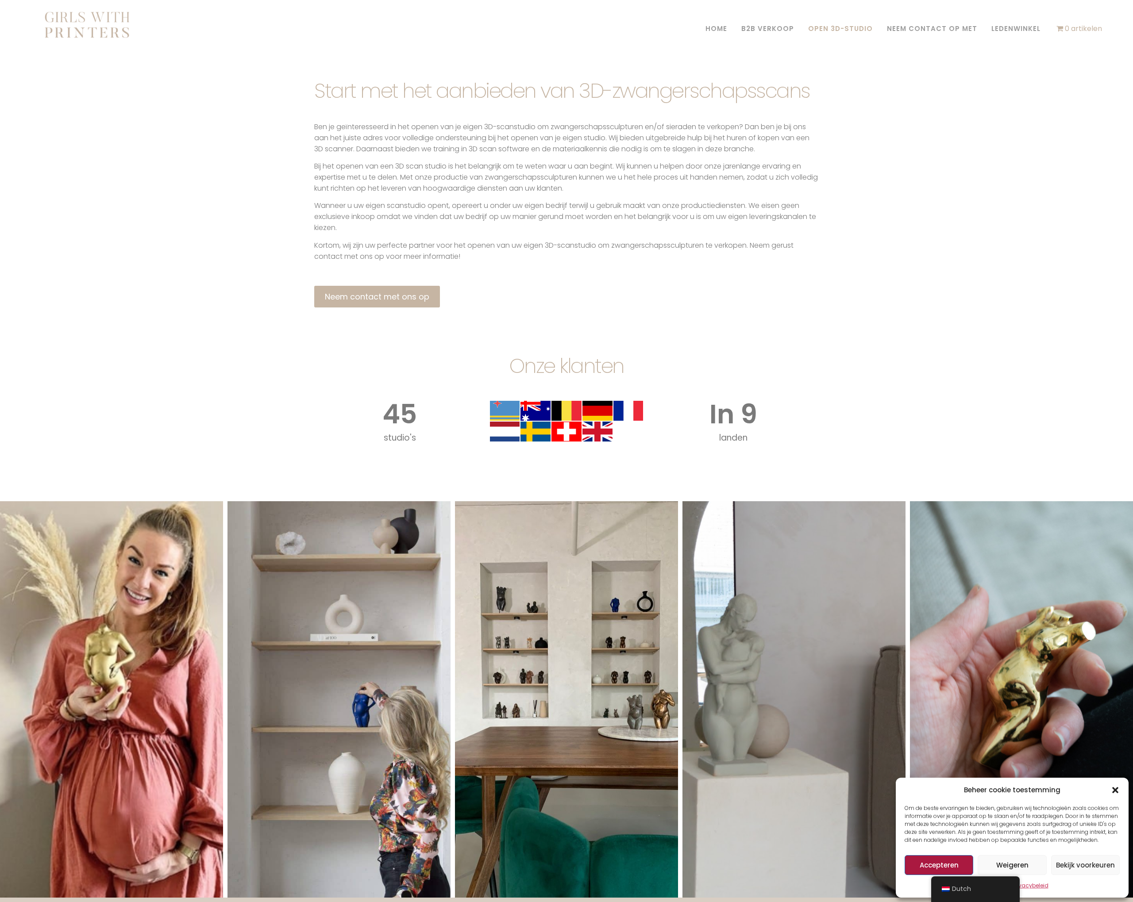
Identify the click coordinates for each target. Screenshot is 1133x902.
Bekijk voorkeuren (1085, 865)
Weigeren (1012, 865)
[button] (1115, 790)
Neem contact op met (932, 28)
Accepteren (939, 865)
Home (716, 28)
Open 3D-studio (840, 28)
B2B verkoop (767, 28)
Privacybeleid (1030, 885)
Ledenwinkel (1016, 28)
